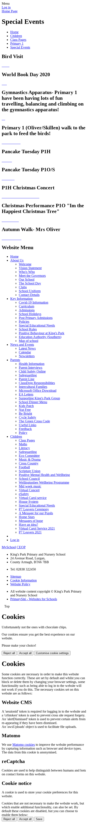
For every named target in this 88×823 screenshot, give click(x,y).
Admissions (27, 310)
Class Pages (18, 39)
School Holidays (30, 314)
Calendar (25, 352)
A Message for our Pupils (36, 513)
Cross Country (28, 463)
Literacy (24, 448)
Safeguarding (28, 375)
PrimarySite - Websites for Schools (33, 599)
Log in (6, 7)
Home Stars (27, 517)
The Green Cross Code (34, 421)
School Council (29, 478)
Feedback (25, 429)
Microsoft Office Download (37, 390)
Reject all (9, 653)
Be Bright (25, 413)
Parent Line (26, 379)
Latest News (27, 348)
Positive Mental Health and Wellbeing (44, 475)
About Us (16, 260)
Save (39, 819)
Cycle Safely (27, 417)
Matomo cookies (23, 744)
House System (28, 501)
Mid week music (30, 486)
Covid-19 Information (33, 302)
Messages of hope (31, 521)
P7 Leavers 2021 (30, 532)
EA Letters (26, 394)
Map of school (28, 341)
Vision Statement (30, 268)
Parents (15, 360)
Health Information (31, 364)
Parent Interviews (30, 367)
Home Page (10, 11)
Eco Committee (29, 455)
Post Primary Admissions (36, 318)
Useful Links (27, 425)
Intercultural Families (33, 387)
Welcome (25, 264)
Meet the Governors (32, 275)
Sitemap (15, 576)
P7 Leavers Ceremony (34, 509)
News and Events (22, 344)
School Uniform (30, 291)
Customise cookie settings (52, 653)
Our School (26, 279)
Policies (24, 321)
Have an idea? (28, 524)
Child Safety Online (32, 371)
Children (16, 36)
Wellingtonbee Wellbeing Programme (44, 482)
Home (14, 32)
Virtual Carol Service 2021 (37, 528)
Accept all (25, 653)
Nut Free (25, 410)
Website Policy (20, 584)
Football (24, 467)
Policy (23, 432)
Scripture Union (29, 471)
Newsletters (27, 356)
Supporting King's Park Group (39, 398)
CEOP (21, 547)
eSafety (24, 494)
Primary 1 (16, 43)
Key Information (21, 298)
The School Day (30, 283)
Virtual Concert (29, 490)
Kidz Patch (26, 406)
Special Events (20, 47)
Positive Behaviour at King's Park (41, 333)
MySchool (9, 547)
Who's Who (27, 272)
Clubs (23, 287)
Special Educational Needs (37, 325)
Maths (23, 444)
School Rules (28, 329)
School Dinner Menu (33, 402)
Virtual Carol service (33, 498)
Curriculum (26, 306)
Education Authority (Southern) (40, 337)
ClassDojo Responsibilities (37, 383)
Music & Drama (30, 459)
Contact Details (29, 295)
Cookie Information (23, 580)
